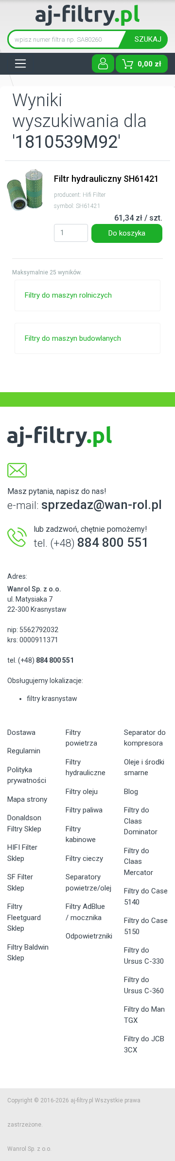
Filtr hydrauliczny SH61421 (106, 179)
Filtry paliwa (84, 810)
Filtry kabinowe (81, 834)
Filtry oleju (82, 791)
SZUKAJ (148, 39)
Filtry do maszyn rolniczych (68, 295)
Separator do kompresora (145, 738)
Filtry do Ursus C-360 (144, 985)
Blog (131, 791)
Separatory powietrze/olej (87, 882)
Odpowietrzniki (87, 936)
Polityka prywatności (26, 775)
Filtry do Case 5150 (146, 926)
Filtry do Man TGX (144, 1015)
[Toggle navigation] (20, 63)
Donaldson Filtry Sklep (24, 823)
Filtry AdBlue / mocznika (85, 912)
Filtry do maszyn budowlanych (73, 338)
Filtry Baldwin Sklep (28, 953)
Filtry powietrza (81, 738)
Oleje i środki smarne (144, 768)
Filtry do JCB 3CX (144, 1044)
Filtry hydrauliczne (85, 768)
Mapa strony (27, 799)
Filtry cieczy (84, 858)
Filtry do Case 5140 (146, 897)
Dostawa (21, 732)
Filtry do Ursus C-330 (144, 956)
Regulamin (23, 751)
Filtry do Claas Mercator (138, 861)
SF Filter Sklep (20, 882)
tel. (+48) (40, 660)
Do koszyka (126, 233)
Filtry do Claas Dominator (141, 821)
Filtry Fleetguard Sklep (24, 917)
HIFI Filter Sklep (22, 853)
